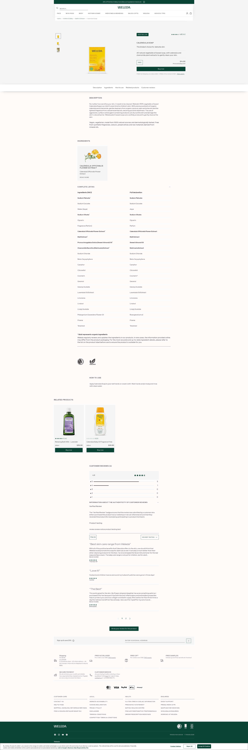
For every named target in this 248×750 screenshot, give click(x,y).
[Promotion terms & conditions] (144, 2)
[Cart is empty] (191, 13)
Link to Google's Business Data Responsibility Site (73, 748)
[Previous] (118, 618)
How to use (119, 88)
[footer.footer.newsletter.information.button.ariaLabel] (73, 640)
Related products (132, 88)
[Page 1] (58, 36)
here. (61, 665)
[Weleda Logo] (124, 7)
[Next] (129, 618)
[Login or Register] (187, 13)
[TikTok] (67, 735)
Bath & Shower (80, 18)
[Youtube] (63, 735)
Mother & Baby (68, 18)
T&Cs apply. (180, 74)
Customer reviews (148, 88)
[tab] (58, 36)
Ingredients (108, 88)
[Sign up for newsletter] (188, 641)
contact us (98, 678)
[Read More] (80, 361)
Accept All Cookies (204, 746)
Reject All (189, 746)
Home (59, 18)
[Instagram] (59, 735)
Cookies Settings (175, 746)
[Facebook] (55, 735)
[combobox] (139, 62)
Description (97, 88)
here (106, 676)
